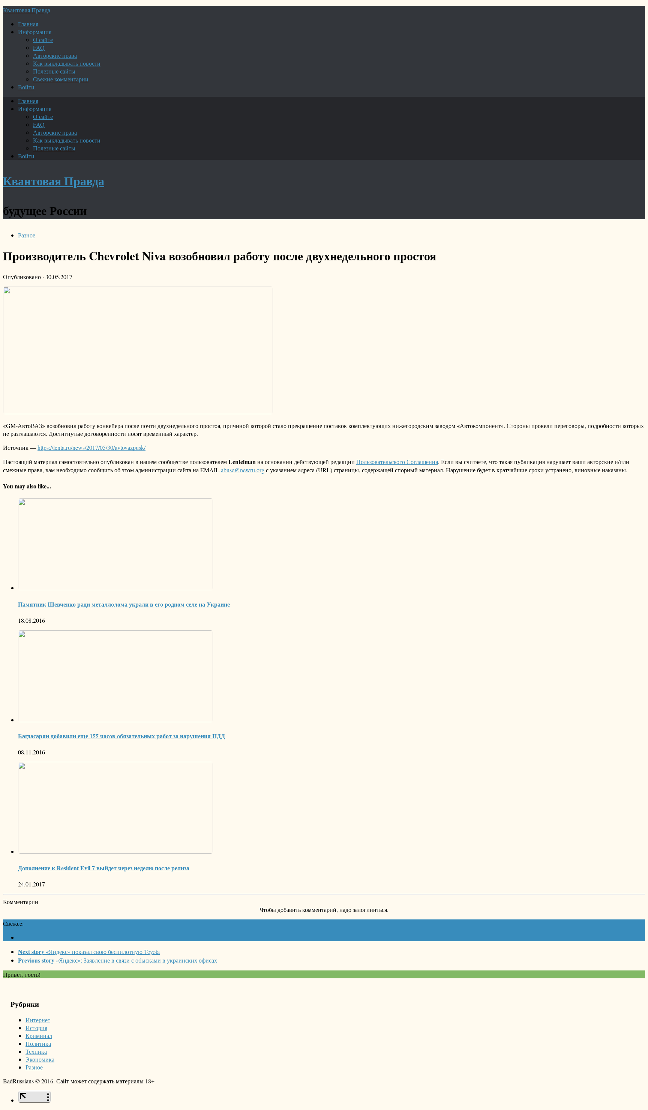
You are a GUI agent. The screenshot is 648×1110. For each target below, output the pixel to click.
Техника (36, 1051)
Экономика (40, 1059)
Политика (38, 1043)
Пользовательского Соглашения (397, 462)
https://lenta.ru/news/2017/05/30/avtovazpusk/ (92, 447)
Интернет (38, 1020)
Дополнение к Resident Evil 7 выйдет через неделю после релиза (103, 868)
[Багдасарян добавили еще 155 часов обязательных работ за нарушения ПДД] (115, 720)
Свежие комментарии (60, 79)
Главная (28, 24)
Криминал (39, 1035)
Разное (26, 235)
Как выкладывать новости (66, 63)
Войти (26, 87)
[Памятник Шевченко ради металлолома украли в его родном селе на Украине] (115, 588)
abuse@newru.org (242, 470)
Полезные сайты (54, 71)
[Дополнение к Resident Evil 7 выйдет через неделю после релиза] (115, 851)
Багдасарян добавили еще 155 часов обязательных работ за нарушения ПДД (121, 735)
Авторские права (55, 55)
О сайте (43, 40)
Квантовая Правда (26, 10)
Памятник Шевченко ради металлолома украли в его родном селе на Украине (124, 604)
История (36, 1028)
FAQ (39, 47)
